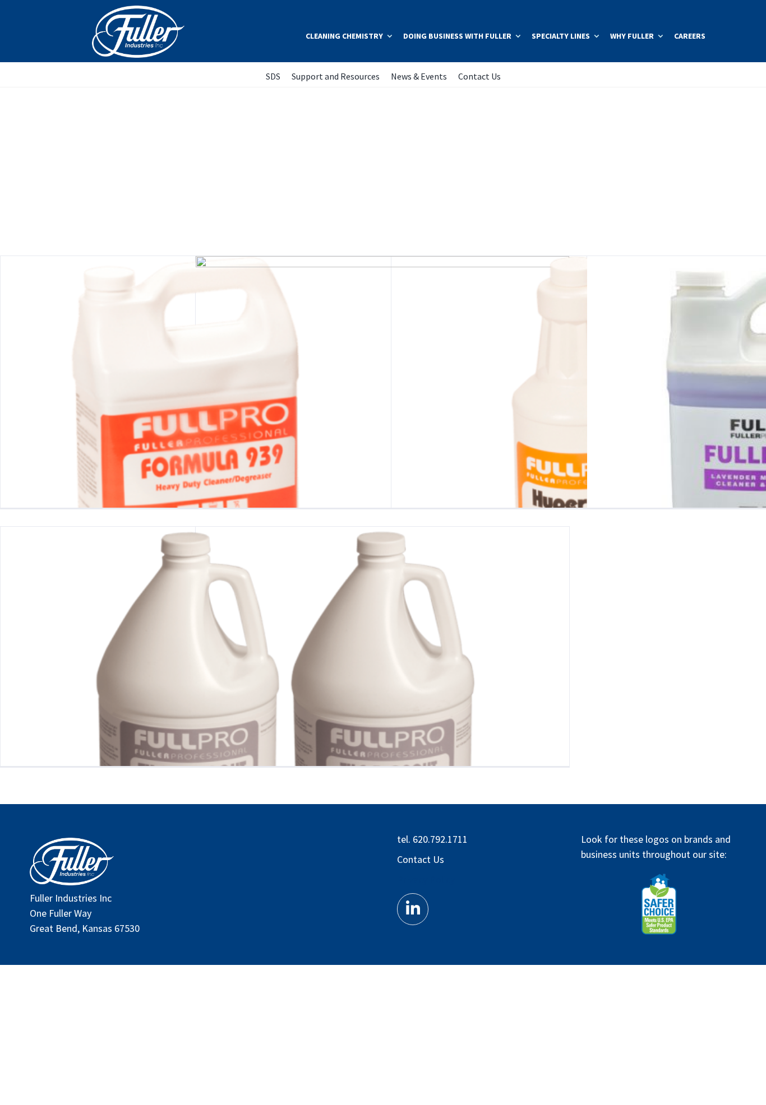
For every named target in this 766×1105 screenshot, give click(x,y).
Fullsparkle (382, 443)
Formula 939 (187, 443)
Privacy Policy (426, 879)
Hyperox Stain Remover (578, 443)
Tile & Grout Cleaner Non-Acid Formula (382, 714)
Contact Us (420, 859)
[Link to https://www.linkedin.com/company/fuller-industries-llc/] (412, 909)
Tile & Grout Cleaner (187, 714)
